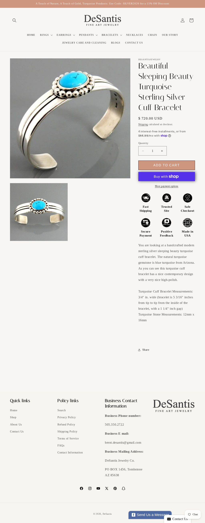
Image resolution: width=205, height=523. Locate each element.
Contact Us (17, 431)
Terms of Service (68, 438)
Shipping (143, 124)
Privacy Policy (66, 417)
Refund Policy (66, 424)
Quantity (143, 143)
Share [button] (145, 349)
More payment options (166, 186)
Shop (13, 417)
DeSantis (107, 514)
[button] (14, 20)
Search (61, 410)
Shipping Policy (67, 431)
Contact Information (70, 452)
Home (13, 410)
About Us (16, 424)
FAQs (60, 445)
